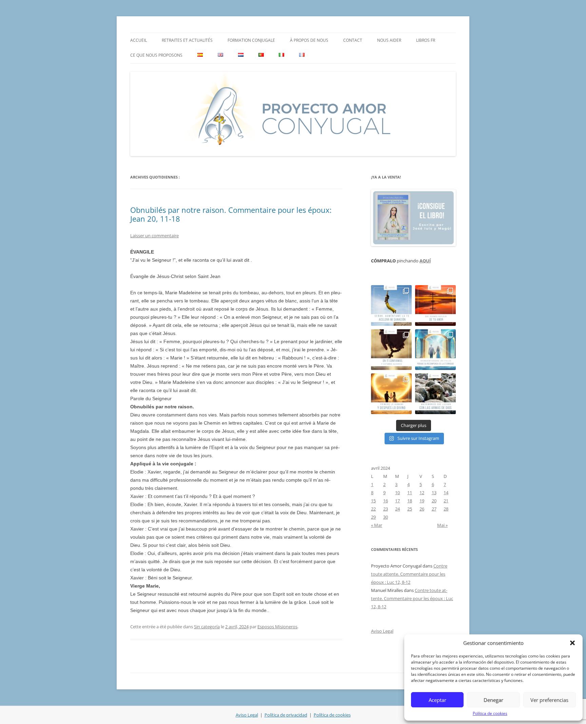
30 (385, 517)
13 (434, 492)
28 (446, 509)
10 (397, 492)
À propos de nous (309, 40)
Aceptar (437, 700)
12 (421, 492)
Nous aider (389, 40)
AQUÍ (425, 261)
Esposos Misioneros (277, 627)
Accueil (138, 40)
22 (373, 509)
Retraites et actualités (187, 40)
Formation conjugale (251, 40)
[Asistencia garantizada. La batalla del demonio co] (435, 393)
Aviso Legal (382, 631)
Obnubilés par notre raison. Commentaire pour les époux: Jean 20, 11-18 (231, 214)
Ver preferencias (549, 700)
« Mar (376, 525)
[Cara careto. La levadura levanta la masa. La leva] (435, 305)
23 (385, 509)
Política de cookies (490, 713)
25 (409, 509)
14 (446, 492)
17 (397, 501)
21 (446, 501)
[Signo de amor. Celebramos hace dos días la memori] (391, 349)
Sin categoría (207, 627)
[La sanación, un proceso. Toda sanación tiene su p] (391, 305)
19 (421, 501)
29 (373, 517)
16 (385, 501)
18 (409, 501)
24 (397, 509)
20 (434, 501)
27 (434, 509)
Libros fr (425, 40)
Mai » (442, 525)
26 (421, 509)
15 (373, 501)
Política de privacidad (286, 715)
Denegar (493, 700)
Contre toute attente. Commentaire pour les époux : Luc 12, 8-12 (409, 574)
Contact (352, 40)
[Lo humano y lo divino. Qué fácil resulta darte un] (391, 393)
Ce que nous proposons (156, 55)
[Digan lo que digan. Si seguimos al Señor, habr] (435, 349)
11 (409, 492)
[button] (572, 642)
